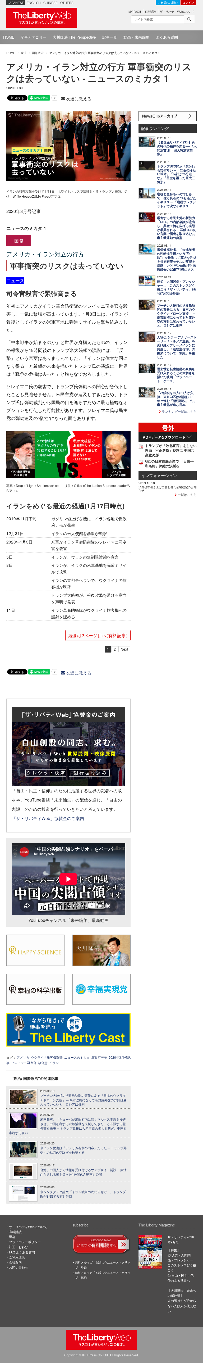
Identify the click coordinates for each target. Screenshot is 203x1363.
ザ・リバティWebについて (177, 11)
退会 (12, 1236)
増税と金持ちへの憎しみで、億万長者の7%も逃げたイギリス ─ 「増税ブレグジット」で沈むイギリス (176, 200)
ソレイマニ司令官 (23, 1062)
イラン (54, 1062)
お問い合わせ (18, 1267)
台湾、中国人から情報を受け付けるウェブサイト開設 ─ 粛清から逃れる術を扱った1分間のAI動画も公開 (83, 1172)
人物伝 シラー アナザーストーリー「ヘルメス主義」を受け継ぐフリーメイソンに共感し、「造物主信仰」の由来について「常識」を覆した (177, 347)
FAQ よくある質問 (22, 1252)
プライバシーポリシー (25, 1241)
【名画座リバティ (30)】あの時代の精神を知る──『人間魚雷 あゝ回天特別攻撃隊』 (177, 148)
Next (124, 649)
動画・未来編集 (136, 37)
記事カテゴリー (34, 37)
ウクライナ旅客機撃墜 (47, 1057)
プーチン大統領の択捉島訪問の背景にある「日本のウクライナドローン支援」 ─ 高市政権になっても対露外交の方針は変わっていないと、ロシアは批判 (83, 1100)
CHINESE (50, 2)
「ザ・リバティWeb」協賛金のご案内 (48, 818)
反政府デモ (99, 1057)
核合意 (43, 1062)
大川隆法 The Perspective (74, 37)
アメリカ (23, 1057)
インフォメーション (159, 475)
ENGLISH (34, 2)
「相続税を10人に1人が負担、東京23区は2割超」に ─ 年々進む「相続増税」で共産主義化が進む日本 (177, 399)
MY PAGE (134, 11)
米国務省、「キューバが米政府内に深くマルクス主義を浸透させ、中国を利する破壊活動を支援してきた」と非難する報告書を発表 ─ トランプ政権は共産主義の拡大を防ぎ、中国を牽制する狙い (68, 1126)
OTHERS (66, 2)
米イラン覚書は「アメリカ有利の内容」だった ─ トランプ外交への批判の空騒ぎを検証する (83, 1150)
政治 (23, 53)
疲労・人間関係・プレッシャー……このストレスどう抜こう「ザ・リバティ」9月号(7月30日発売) (177, 287)
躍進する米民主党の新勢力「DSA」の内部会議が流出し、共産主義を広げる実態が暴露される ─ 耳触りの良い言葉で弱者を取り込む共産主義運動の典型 (176, 228)
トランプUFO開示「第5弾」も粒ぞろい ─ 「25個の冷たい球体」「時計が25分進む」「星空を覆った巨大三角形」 (177, 174)
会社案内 (15, 1262)
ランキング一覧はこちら (179, 411)
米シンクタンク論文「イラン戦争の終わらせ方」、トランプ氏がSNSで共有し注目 (83, 1194)
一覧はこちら (187, 494)
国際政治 (38, 53)
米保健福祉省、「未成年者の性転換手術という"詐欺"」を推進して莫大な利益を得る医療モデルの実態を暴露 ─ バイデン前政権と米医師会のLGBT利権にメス (176, 259)
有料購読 (150, 11)
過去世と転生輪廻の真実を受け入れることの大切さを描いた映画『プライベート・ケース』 (176, 375)
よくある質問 (167, 37)
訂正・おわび (18, 1246)
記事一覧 (109, 37)
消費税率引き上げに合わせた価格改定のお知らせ (168, 488)
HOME (8, 37)
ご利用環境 (17, 1257)
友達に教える (78, 99)
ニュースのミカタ (77, 1057)
